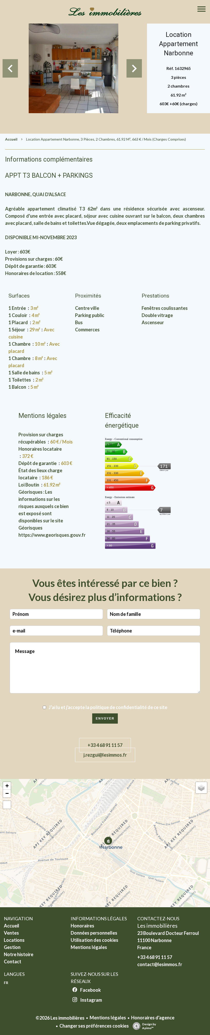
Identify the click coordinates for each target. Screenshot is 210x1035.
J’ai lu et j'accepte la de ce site (108, 707)
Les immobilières (157, 925)
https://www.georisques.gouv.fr (52, 535)
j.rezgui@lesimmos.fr (105, 755)
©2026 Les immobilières (60, 1018)
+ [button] (7, 786)
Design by (149, 1026)
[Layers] (201, 787)
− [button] (7, 793)
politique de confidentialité (118, 707)
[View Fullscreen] (7, 805)
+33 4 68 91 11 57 (105, 745)
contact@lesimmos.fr (159, 964)
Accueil (11, 139)
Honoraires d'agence (152, 1017)
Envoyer (105, 718)
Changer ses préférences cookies (94, 1026)
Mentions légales (108, 1017)
